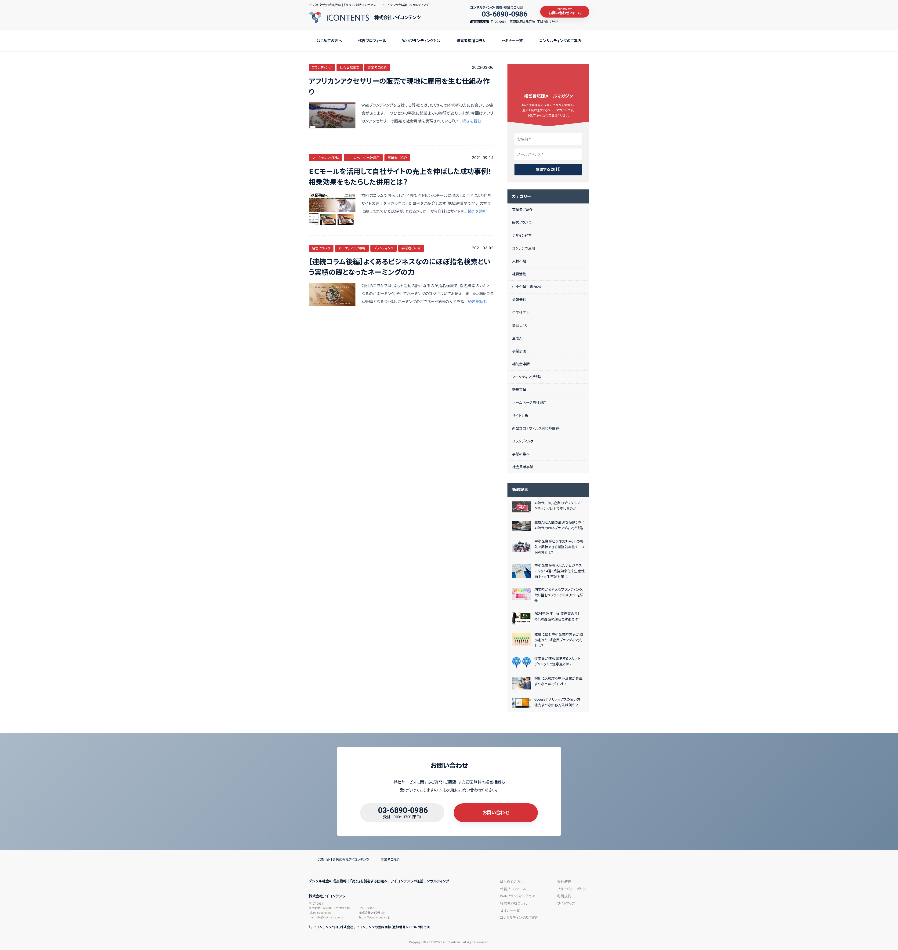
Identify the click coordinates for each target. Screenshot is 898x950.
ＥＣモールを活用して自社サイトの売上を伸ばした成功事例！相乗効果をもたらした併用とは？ (400, 176)
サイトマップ (566, 903)
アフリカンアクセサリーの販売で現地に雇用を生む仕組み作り (399, 86)
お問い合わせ (495, 813)
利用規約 (564, 896)
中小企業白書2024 (526, 287)
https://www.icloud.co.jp (375, 917)
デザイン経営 (522, 235)
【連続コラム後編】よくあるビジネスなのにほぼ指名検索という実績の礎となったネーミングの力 (400, 267)
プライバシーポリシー (573, 889)
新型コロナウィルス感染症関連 (535, 428)
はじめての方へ (329, 41)
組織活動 (519, 274)
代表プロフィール (372, 41)
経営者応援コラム (471, 41)
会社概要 (564, 882)
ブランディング (322, 67)
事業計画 (519, 351)
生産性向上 (521, 313)
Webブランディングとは (421, 41)
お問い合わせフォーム (565, 11)
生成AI (517, 338)
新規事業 (519, 390)
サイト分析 (520, 415)
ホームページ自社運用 (363, 158)
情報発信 (519, 300)
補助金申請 (521, 364)
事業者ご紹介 (377, 67)
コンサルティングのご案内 (560, 41)
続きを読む (471, 121)
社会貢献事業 (349, 67)
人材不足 (519, 261)
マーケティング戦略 (325, 158)
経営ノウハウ (321, 248)
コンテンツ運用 (523, 248)
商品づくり (520, 325)
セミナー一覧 (512, 41)
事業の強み (520, 454)
